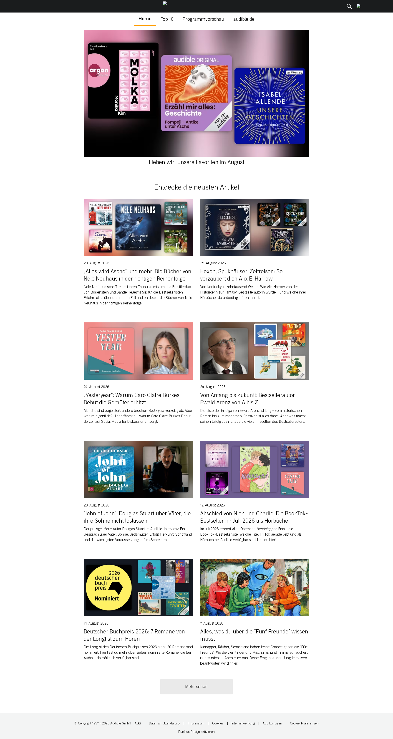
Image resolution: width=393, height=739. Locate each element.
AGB (138, 723)
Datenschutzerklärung (164, 723)
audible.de (243, 19)
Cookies (218, 723)
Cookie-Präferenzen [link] (304, 723)
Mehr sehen (196, 686)
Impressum (196, 723)
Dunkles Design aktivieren (196, 732)
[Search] (349, 6)
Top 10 (167, 19)
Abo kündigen (272, 723)
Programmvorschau (203, 19)
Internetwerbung (243, 723)
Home (145, 19)
